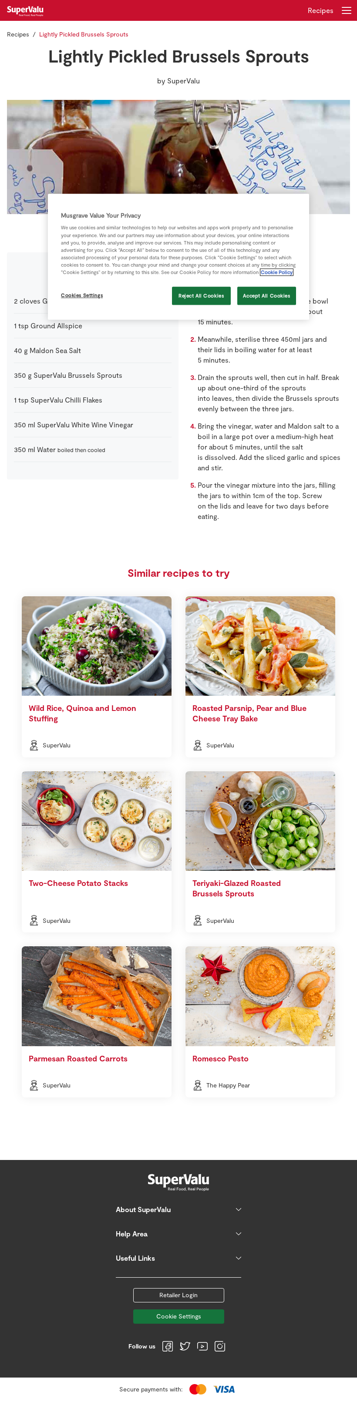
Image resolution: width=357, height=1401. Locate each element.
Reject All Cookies (201, 295)
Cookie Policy (277, 272)
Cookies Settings (82, 295)
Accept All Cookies (266, 295)
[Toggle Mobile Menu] (346, 10)
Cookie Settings (178, 1316)
